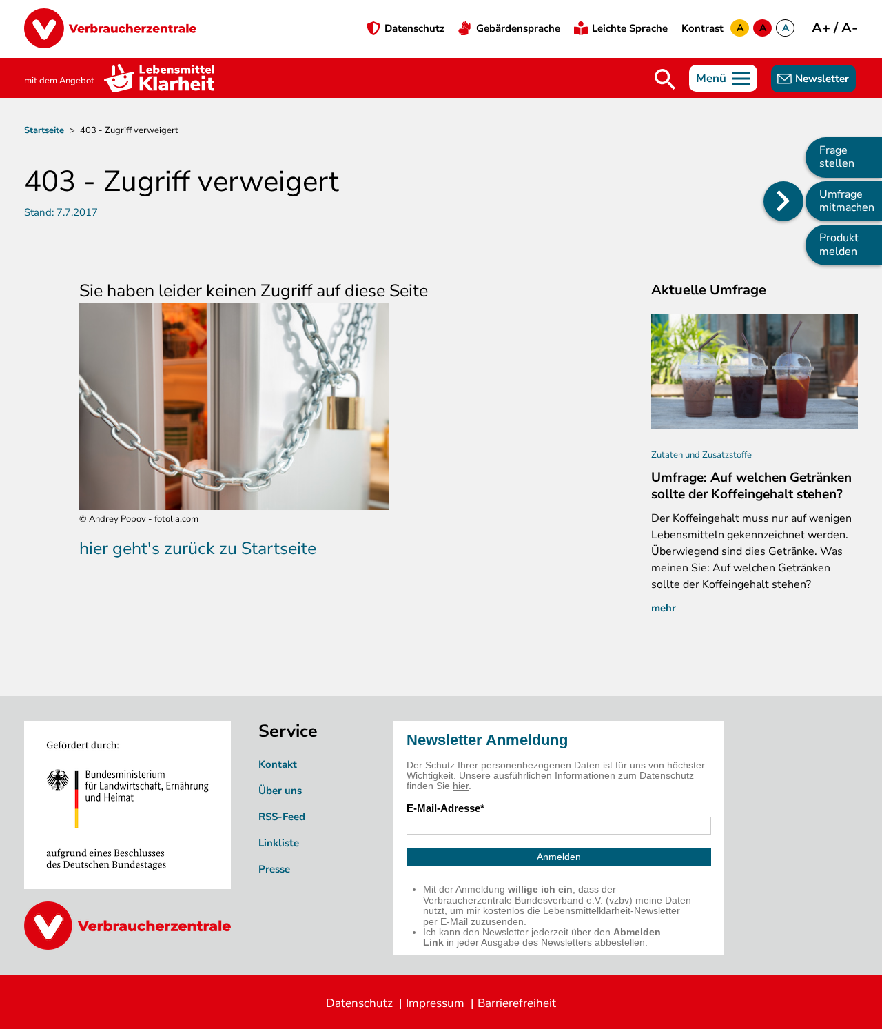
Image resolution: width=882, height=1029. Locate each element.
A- (849, 28)
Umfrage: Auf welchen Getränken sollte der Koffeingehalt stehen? (751, 486)
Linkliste (278, 843)
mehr (663, 608)
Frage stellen (836, 157)
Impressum (435, 1003)
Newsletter (822, 78)
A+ (823, 28)
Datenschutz (414, 28)
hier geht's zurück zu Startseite (197, 548)
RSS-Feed (281, 817)
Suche (665, 79)
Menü (711, 78)
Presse (274, 869)
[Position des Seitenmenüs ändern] (783, 201)
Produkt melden (839, 244)
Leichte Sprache (630, 28)
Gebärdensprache (518, 28)
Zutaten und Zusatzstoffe (701, 455)
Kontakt (277, 764)
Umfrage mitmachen (846, 201)
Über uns (280, 790)
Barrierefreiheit (517, 1003)
